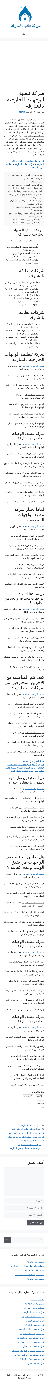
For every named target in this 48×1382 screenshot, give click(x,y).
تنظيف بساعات (37, 1299)
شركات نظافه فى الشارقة (29, 1144)
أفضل (41, 761)
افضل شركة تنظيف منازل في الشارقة (27, 1266)
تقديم (30, 771)
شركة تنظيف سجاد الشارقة (32, 1333)
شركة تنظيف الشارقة (35, 1321)
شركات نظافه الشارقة (24, 164)
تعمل (36, 771)
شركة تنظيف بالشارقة (30, 1125)
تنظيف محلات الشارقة (34, 1270)
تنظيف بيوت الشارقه (14, 1133)
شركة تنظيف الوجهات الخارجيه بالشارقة (25, 175)
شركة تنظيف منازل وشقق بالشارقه (25, 1148)
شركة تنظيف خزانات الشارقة (31, 1329)
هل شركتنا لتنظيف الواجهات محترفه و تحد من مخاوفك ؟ (25, 196)
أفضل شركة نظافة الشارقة (28, 1129)
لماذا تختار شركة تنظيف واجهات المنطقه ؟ (24, 191)
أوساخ (34, 764)
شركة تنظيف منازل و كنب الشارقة (29, 1355)
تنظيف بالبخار (16, 771)
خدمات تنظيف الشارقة (34, 1308)
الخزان (34, 768)
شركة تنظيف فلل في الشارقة (31, 1342)
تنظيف (25, 771)
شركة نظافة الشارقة (35, 1363)
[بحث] (7, 1240)
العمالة (20, 768)
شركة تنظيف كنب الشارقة (32, 1346)
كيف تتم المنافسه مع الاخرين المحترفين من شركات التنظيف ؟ (24, 202)
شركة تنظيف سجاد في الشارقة (30, 1338)
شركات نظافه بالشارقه (32, 178)
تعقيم (41, 771)
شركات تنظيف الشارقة (34, 1312)
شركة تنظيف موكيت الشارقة (31, 1359)
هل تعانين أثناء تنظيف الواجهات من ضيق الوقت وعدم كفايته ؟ (25, 215)
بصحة (13, 768)
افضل (28, 764)
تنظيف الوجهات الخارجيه (33, 366)
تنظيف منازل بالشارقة (34, 1303)
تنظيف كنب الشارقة (35, 1262)
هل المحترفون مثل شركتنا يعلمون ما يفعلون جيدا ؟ (27, 208)
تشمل (7, 768)
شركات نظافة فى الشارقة (33, 1316)
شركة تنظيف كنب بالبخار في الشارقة (28, 1350)
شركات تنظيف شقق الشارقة (31, 1137)
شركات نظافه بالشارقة (34, 161)
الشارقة (27, 768)
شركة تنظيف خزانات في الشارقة (29, 1274)
